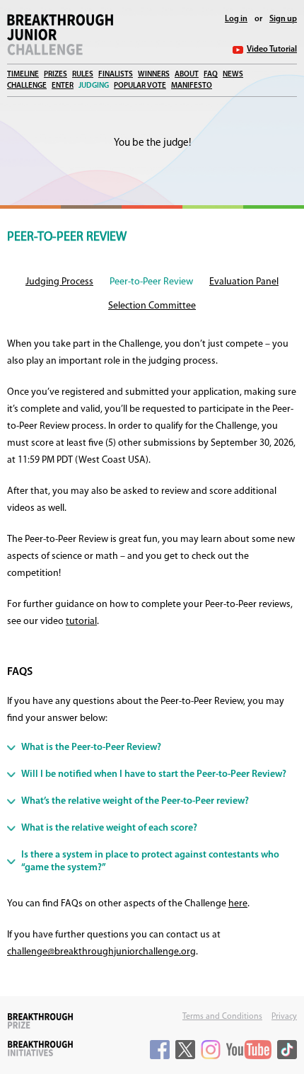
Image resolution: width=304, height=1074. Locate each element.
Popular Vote (140, 86)
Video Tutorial (272, 49)
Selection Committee (152, 306)
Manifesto (191, 86)
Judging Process (59, 282)
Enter (63, 86)
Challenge (27, 86)
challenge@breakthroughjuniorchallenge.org (101, 952)
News (233, 75)
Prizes (55, 75)
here (237, 904)
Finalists (115, 75)
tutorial (81, 621)
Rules (82, 75)
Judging (93, 86)
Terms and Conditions (222, 1016)
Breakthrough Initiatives (40, 1048)
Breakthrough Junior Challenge (60, 34)
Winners (154, 75)
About (187, 75)
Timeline (23, 75)
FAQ (211, 75)
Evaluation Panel (244, 282)
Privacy (284, 1016)
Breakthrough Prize (40, 1020)
